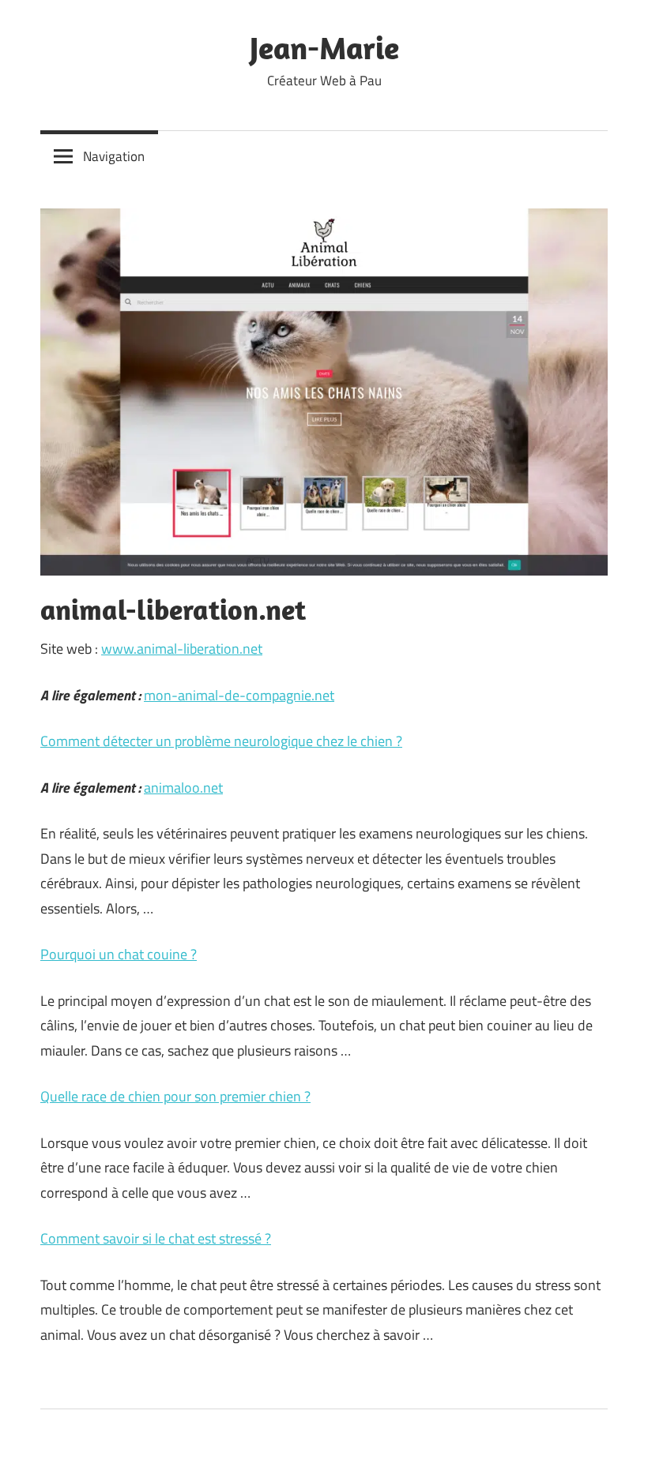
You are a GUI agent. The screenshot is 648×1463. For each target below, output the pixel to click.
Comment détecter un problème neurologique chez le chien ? (221, 741)
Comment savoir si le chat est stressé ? (155, 1238)
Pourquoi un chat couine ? (118, 954)
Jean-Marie (324, 47)
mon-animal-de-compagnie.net (239, 695)
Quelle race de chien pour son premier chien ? (175, 1096)
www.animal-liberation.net (181, 648)
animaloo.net (183, 787)
